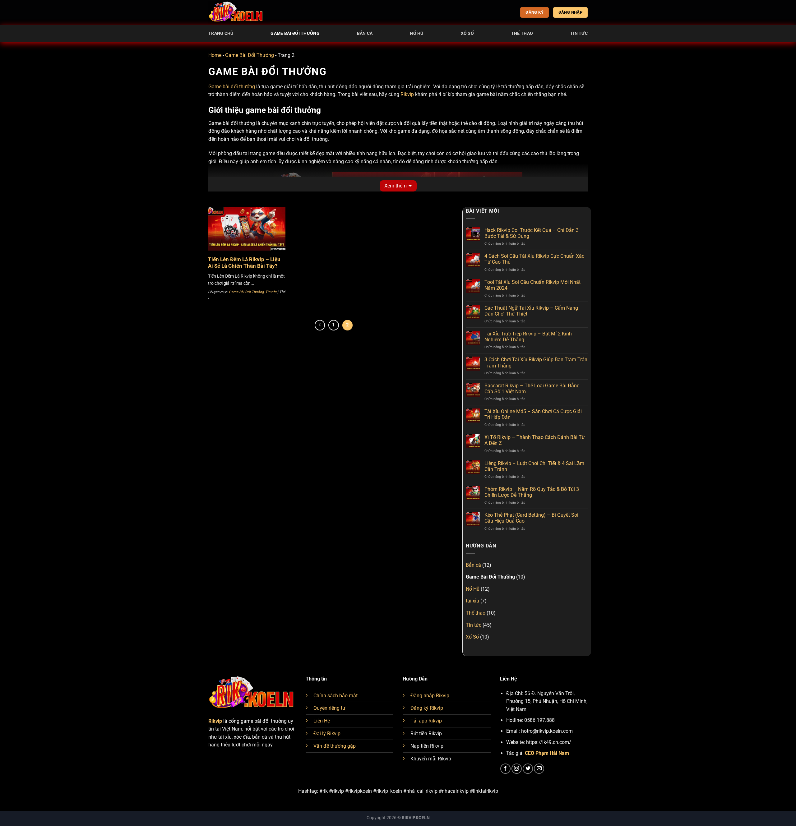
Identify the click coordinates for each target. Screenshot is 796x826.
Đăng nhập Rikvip (429, 696)
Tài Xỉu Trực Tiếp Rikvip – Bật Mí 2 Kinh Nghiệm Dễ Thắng (528, 337)
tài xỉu (472, 601)
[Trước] (320, 325)
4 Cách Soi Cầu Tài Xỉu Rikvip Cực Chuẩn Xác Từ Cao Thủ (534, 259)
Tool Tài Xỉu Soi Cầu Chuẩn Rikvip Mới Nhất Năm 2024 (532, 285)
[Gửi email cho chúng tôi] (539, 769)
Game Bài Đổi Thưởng (295, 33)
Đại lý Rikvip (326, 733)
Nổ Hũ (416, 33)
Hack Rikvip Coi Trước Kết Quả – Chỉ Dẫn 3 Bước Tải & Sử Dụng (531, 233)
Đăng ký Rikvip (426, 708)
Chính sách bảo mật (335, 696)
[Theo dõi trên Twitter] (528, 769)
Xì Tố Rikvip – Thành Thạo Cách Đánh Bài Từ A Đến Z (534, 440)
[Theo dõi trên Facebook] (505, 769)
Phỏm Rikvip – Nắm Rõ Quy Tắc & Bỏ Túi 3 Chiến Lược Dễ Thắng (531, 492)
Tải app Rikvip (426, 721)
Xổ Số (467, 33)
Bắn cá (365, 33)
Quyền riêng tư (329, 708)
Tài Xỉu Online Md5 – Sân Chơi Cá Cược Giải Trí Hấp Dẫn (533, 414)
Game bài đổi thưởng (231, 87)
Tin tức (579, 33)
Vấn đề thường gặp (334, 746)
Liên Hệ (321, 721)
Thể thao (522, 33)
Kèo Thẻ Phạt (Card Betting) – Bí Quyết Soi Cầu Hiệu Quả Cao (531, 518)
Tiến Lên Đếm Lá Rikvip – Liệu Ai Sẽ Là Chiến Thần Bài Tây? (244, 262)
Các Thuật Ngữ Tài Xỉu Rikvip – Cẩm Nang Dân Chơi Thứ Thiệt (531, 311)
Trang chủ (221, 33)
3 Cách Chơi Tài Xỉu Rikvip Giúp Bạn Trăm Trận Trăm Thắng (535, 362)
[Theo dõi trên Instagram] (516, 769)
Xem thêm (395, 186)
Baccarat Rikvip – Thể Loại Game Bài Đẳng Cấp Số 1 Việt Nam (532, 389)
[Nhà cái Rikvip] (236, 12)
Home (214, 55)
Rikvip (407, 94)
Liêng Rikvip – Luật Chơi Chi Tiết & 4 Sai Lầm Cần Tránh (534, 466)
